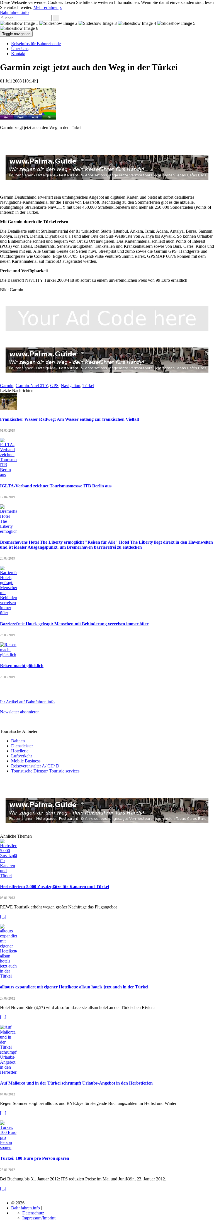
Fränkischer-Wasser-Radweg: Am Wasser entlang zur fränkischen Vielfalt (69, 419)
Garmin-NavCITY (32, 385)
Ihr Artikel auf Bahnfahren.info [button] (27, 701)
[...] (3, 916)
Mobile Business (25, 761)
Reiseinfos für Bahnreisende (36, 43)
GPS (54, 385)
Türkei (88, 385)
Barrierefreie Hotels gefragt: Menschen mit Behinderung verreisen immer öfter (74, 623)
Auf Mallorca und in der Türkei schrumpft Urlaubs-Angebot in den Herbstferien (76, 1083)
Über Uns (19, 48)
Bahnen (18, 740)
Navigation (70, 385)
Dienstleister (22, 745)
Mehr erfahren (46, 7)
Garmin (6, 385)
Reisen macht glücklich (21, 665)
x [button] (61, 7)
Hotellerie (19, 750)
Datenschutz (33, 1213)
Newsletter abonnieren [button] (20, 711)
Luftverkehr (21, 756)
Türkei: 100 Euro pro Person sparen (34, 1158)
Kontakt (18, 53)
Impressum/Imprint (38, 1218)
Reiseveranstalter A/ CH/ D (35, 766)
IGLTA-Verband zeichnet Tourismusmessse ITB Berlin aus (55, 485)
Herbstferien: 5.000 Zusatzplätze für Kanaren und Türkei (54, 886)
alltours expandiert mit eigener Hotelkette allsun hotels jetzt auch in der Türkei (74, 987)
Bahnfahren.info (14, 12)
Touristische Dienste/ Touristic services (45, 771)
